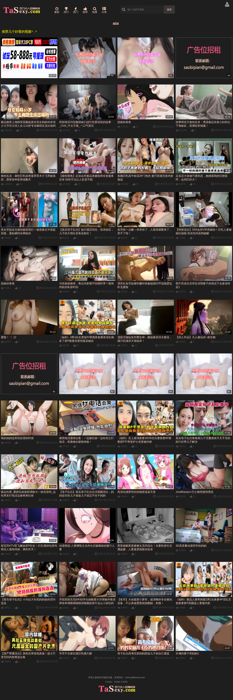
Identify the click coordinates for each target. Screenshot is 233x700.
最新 (56, 12)
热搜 (94, 12)
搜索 (169, 9)
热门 (75, 12)
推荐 (85, 12)
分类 (104, 12)
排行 (66, 12)
